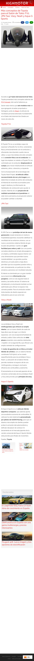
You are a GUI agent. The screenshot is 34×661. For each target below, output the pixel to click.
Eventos (17, 7)
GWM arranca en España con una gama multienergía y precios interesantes (16, 525)
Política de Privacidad (16, 658)
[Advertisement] (17, 67)
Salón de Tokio (25, 7)
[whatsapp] (31, 22)
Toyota (4, 7)
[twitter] (27, 22)
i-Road (16, 111)
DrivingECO (14, 656)
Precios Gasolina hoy (6, 656)
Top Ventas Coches (21, 656)
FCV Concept (5, 102)
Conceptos (10, 7)
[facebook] (22, 22)
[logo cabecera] (17, 3)
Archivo (9, 658)
